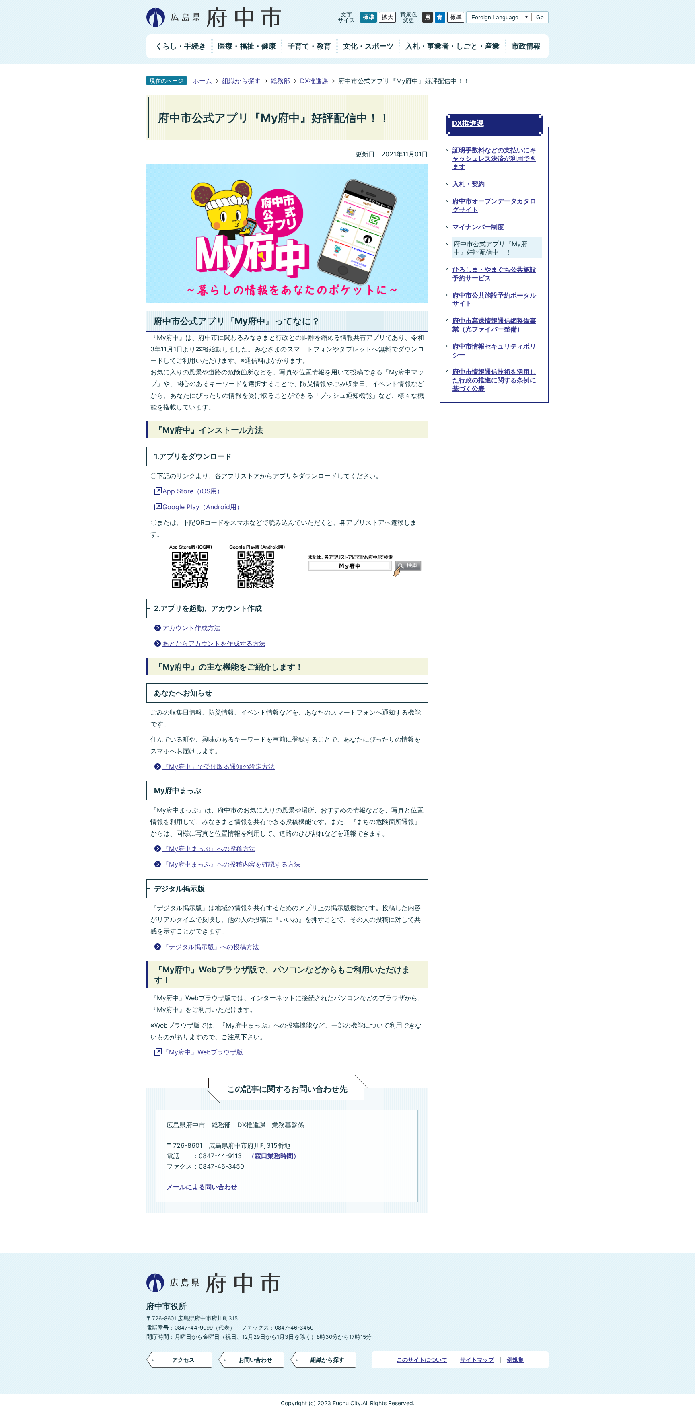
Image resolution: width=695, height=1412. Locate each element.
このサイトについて (422, 1360)
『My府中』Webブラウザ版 (202, 1052)
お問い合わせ (255, 1359)
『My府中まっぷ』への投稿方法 (208, 849)
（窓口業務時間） (274, 1156)
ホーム (202, 81)
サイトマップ (477, 1360)
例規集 (515, 1360)
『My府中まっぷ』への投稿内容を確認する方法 (231, 864)
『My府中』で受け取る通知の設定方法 (218, 767)
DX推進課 (314, 81)
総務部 (280, 81)
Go (540, 17)
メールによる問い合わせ (202, 1187)
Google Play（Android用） (202, 507)
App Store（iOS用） (192, 491)
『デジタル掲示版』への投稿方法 (210, 947)
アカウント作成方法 (191, 628)
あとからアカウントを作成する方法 (213, 643)
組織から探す (241, 81)
